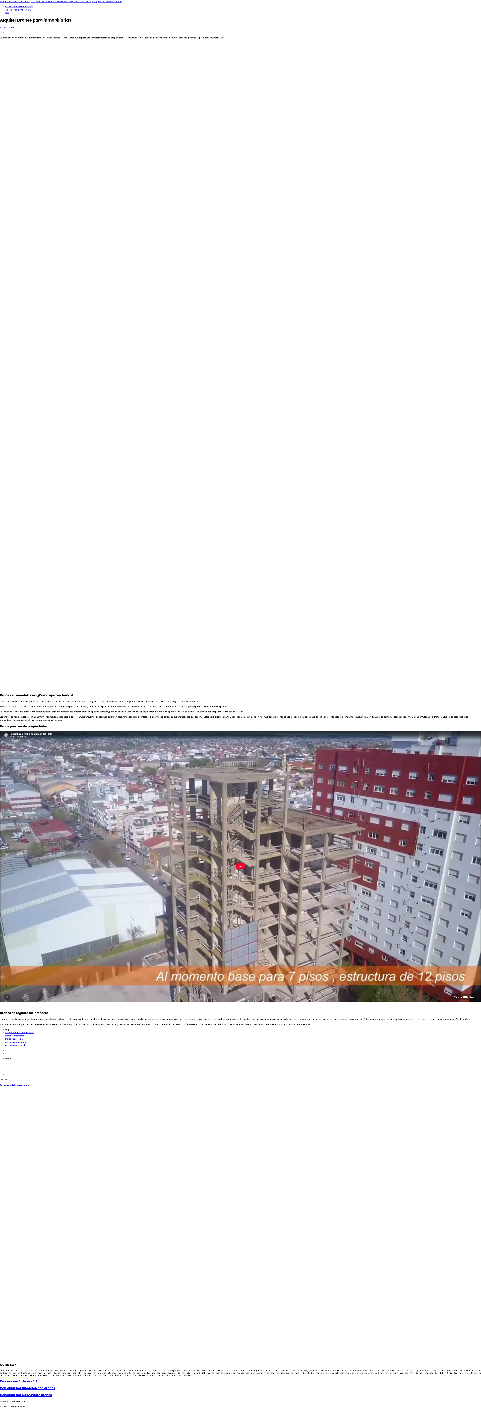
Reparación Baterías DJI (18, 1381)
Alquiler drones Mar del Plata (19, 6)
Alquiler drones (7, 27)
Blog (7, 13)
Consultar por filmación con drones (27, 1388)
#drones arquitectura (16, 1042)
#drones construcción (16, 1045)
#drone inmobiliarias (15, 1035)
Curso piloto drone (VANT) (18, 9)
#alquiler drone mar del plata (19, 1032)
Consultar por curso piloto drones (26, 1395)
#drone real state (14, 1038)
